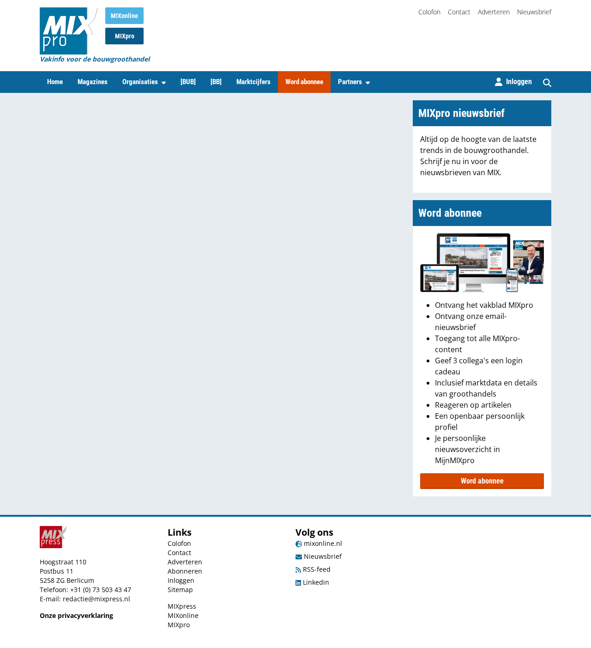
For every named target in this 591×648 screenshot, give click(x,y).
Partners (350, 82)
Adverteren (494, 11)
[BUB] (188, 82)
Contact (459, 11)
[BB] (216, 82)
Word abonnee (304, 82)
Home (55, 82)
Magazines (93, 82)
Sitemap (180, 589)
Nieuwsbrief (534, 11)
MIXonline (124, 15)
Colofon (429, 11)
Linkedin (315, 582)
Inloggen (181, 580)
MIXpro (124, 36)
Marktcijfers (253, 82)
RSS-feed (316, 569)
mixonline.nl (322, 543)
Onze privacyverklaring (76, 615)
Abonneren (185, 571)
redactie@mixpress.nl (96, 598)
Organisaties (140, 82)
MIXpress (182, 606)
